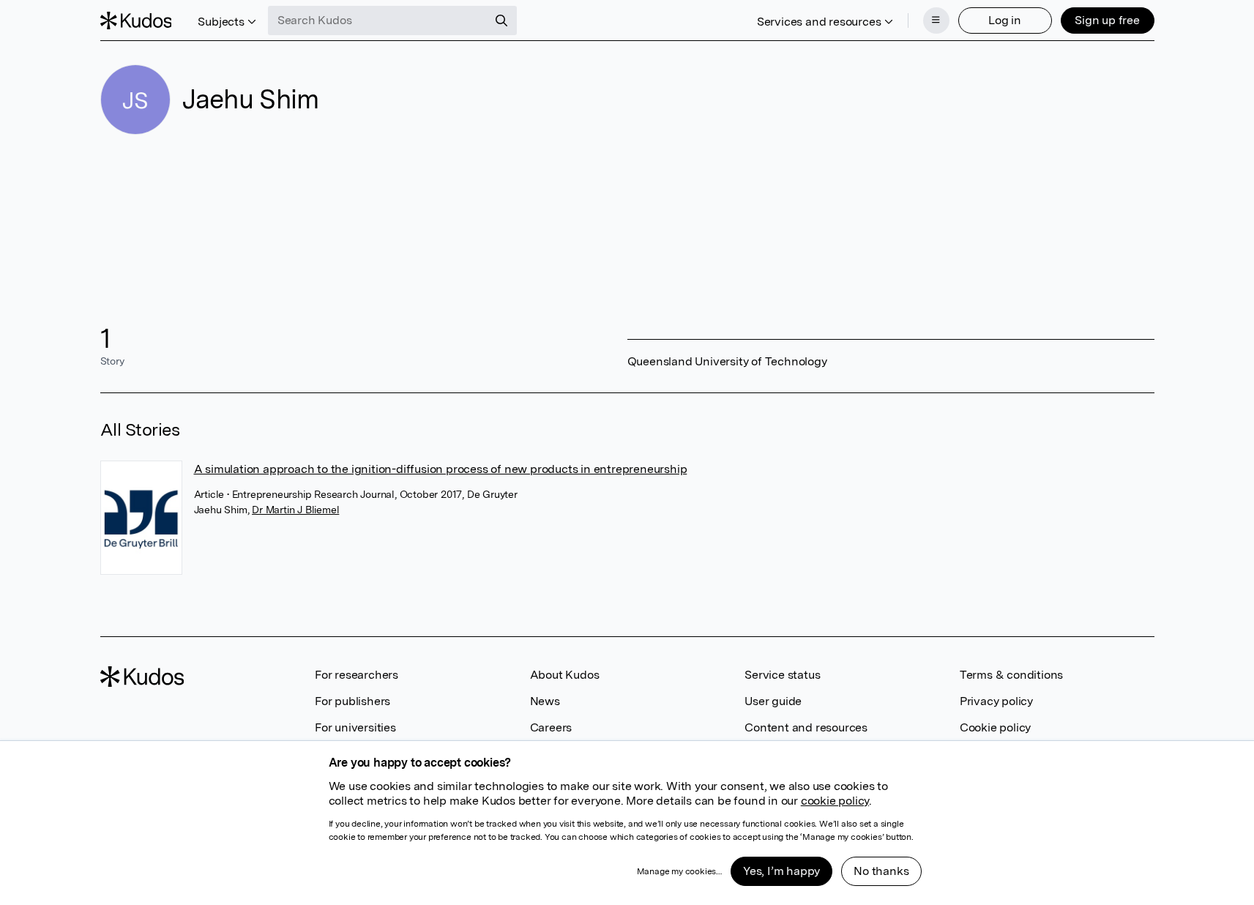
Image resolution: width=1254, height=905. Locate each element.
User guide (773, 701)
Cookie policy (995, 727)
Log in (1004, 20)
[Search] (501, 20)
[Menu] (936, 20)
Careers (551, 727)
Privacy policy (996, 701)
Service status (782, 675)
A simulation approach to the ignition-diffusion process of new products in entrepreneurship (440, 469)
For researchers (356, 675)
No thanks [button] (881, 871)
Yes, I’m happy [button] (781, 871)
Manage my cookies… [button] (679, 871)
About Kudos (565, 675)
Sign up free (1107, 20)
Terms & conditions (1011, 675)
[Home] (136, 20)
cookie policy (835, 801)
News (545, 701)
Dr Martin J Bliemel (295, 509)
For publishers (352, 701)
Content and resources (805, 727)
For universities (355, 727)
